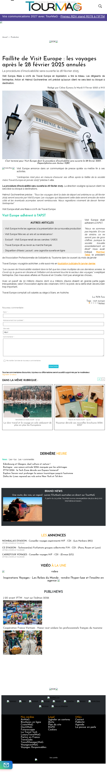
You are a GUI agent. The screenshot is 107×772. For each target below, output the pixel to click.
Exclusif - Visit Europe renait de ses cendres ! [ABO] (31, 239)
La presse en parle (85, 727)
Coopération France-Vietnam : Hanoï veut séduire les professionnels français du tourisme (52, 628)
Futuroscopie (28, 730)
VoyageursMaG (29, 745)
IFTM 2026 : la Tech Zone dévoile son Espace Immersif (31, 470)
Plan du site (54, 724)
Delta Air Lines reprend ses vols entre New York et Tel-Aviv (33, 476)
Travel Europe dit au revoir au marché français (28, 245)
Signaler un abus (9, 374)
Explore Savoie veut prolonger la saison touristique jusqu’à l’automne (38, 473)
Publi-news (53, 592)
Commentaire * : (9, 337)
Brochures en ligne (31, 722)
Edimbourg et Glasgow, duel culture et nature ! (26, 464)
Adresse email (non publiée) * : (14, 320)
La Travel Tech (29, 732)
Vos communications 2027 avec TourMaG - (53, 16)
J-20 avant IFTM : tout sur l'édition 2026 (26, 598)
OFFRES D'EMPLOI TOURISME (13, 543)
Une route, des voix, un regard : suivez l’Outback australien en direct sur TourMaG (53, 495)
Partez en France (30, 737)
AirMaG (25, 719)
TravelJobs (27, 740)
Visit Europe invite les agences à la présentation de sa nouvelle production (43, 228)
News (4, 459)
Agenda (79, 724)
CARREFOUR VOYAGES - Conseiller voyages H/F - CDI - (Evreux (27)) (38, 555)
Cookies (52, 730)
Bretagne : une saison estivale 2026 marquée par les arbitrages (35, 467)
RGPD (51, 727)
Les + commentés (26, 459)
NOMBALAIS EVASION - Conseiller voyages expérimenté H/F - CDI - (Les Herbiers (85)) (47, 541)
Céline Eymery (66, 88)
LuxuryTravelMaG (30, 735)
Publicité (80, 722)
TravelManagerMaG (32, 742)
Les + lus (13, 459)
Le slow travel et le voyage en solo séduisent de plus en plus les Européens (27, 424)
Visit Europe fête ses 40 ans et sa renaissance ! (29, 234)
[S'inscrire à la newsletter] (6, 765)
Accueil (4, 37)
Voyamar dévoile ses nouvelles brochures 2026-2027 (79, 424)
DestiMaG (26, 727)
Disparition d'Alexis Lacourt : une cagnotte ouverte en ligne (35, 250)
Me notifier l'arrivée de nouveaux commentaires (23, 361)
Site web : (6, 328)
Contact (79, 719)
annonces (53, 535)
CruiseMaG (27, 724)
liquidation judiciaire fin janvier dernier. (76, 263)
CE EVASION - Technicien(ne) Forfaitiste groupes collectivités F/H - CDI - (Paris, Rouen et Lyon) (51, 548)
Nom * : (5, 312)
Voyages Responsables (33, 747)
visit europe (99, 301)
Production (15, 37)
